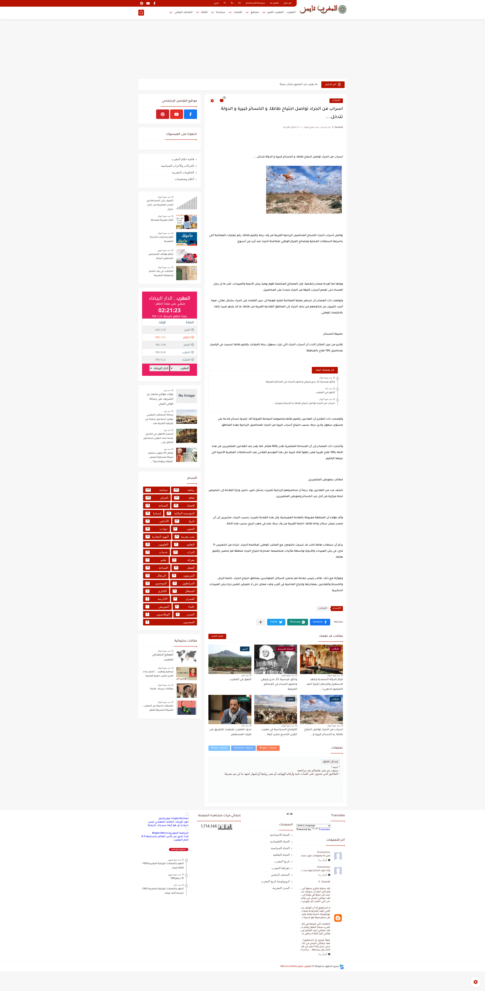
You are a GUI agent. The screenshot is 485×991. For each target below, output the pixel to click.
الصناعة (157, 567)
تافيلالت (336, 100)
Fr (225, 3)
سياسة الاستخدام (255, 3)
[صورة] (186, 202)
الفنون (184, 528)
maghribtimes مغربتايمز (174, 818)
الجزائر (157, 497)
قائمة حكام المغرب (182, 159)
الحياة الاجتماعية (280, 834)
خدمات (156, 552)
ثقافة (204, 12)
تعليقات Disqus (219, 748)
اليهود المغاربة (157, 536)
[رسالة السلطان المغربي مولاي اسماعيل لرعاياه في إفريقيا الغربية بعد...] (186, 417)
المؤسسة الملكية (181, 513)
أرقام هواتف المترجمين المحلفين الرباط (160, 256)
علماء (185, 606)
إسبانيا (153, 513)
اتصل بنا (274, 3)
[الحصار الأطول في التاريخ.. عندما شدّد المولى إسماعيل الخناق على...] (186, 436)
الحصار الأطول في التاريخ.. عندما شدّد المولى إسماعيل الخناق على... (158, 438)
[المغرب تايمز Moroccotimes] (323, 9)
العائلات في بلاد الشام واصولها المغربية (161, 273)
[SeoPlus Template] (341, 966)
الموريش (158, 606)
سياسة (220, 12)
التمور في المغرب (325, 392)
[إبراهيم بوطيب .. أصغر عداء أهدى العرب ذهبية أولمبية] (186, 673)
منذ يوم (167, 390)
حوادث (156, 528)
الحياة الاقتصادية (280, 841)
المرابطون (184, 583)
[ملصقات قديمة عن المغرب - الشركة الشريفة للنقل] (186, 708)
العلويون (157, 544)
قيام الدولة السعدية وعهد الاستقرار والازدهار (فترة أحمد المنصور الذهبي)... (324, 684)
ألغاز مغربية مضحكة (162, 220)
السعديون (171, 622)
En (239, 3)
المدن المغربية (281, 888)
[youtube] (148, 3)
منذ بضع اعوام (325, 377)
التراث (184, 552)
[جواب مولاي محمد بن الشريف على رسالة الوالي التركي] (186, 396)
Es (232, 3)
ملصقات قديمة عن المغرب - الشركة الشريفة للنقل (157, 708)
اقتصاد (238, 12)
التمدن (186, 614)
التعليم (185, 544)
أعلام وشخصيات (184, 179)
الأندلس (157, 521)
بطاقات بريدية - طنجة (161, 689)
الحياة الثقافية (281, 854)
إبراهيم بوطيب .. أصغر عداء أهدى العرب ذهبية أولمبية (158, 674)
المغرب (291, 12)
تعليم (156, 560)
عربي (216, 3)
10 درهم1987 (177, 878)
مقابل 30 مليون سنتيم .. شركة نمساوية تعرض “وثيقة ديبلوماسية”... (159, 457)
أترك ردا (322, 860)
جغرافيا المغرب (280, 868)
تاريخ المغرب (282, 861)
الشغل (185, 567)
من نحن (287, 3)
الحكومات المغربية (183, 172)
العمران (184, 598)
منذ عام (328, 388)
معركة (184, 560)
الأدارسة (157, 598)
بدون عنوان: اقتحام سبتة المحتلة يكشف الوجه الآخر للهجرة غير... (279, 84)
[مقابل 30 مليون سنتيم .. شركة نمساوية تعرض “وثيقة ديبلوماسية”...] (186, 455)
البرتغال (156, 575)
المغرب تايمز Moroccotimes (296, 966)
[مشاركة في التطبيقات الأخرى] (260, 622)
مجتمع (255, 12)
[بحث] (141, 13)
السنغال (184, 591)
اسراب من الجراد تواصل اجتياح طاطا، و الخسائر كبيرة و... (304, 403)
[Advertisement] (242, 49)
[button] (320, 622)
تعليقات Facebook (243, 748)
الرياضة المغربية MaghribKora (170, 833)
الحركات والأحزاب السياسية (177, 165)
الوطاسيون (158, 614)
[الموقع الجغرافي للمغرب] (186, 656)
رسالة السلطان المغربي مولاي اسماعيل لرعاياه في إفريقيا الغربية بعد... (159, 419)
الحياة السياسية (280, 848)
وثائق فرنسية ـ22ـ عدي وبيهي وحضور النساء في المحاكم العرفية (300, 382)
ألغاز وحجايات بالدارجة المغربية (161, 239)
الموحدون (156, 583)
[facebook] (154, 3)
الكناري (156, 591)
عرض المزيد (217, 636)
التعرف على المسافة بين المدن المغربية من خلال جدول (159, 205)
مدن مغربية (185, 536)
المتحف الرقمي (183, 12)
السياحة (157, 505)
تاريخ (185, 521)
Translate (324, 829)
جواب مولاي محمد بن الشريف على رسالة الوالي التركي (160, 399)
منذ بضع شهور (164, 250)
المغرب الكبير (276, 12)
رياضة (184, 490)
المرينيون (184, 575)
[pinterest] (141, 3)
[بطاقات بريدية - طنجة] (186, 690)
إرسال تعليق (330, 761)
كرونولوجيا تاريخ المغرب (275, 881)
